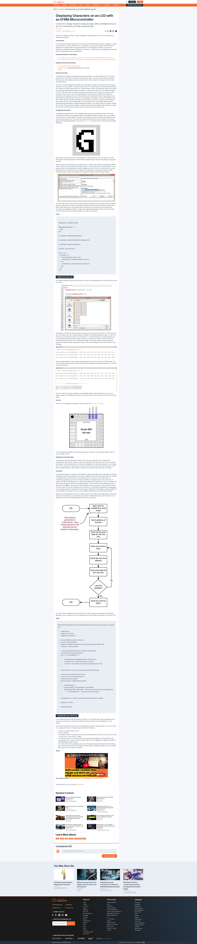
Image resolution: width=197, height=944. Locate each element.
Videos (87, 5)
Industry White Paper (130, 892)
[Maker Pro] (90, 938)
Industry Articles (106, 890)
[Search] (126, 2)
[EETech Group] (56, 938)
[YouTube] (66, 915)
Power (84, 926)
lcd (57, 838)
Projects (99, 801)
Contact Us (69, 908)
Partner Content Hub (135, 5)
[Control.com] (70, 938)
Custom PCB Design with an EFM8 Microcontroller (105, 798)
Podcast (116, 5)
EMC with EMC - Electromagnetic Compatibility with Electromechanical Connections (106, 826)
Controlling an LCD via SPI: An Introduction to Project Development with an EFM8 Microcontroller (87, 59)
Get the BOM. (80, 784)
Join (140, 1)
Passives (85, 922)
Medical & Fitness (111, 922)
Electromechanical (87, 913)
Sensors (85, 930)
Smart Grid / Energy (111, 928)
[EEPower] (81, 938)
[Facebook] (52, 915)
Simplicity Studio (63, 68)
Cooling (85, 907)
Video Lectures (138, 928)
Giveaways (106, 5)
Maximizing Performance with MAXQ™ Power (75, 807)
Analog (84, 904)
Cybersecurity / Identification (114, 911)
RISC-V (84, 928)
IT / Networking (110, 919)
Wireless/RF (86, 933)
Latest (84, 902)
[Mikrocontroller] (104, 938)
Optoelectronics (87, 920)
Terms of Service (130, 942)
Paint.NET (87, 121)
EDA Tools (85, 911)
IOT (108, 917)
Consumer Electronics (112, 909)
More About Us (57, 904)
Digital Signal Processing (113, 913)
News (79, 890)
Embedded (85, 915)
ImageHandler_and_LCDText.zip (67, 715)
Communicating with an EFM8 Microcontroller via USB (86, 778)
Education (73, 5)
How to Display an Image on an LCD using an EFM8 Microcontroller (105, 816)
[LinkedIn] (59, 915)
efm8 (62, 838)
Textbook (137, 926)
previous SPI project (97, 403)
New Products (138, 911)
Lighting (109, 920)
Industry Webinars (71, 801)
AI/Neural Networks (111, 902)
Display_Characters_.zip (65, 277)
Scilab (60, 70)
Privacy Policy (122, 942)
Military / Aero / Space (112, 924)
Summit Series (138, 919)
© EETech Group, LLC (57, 942)
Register (71, 923)
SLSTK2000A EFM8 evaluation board (69, 66)
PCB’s (84, 924)
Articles (56, 5)
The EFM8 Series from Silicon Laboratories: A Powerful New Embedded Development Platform (86, 57)
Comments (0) (64, 846)
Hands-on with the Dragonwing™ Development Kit (73, 798)
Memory (85, 919)
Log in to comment (109, 856)
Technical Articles (139, 924)
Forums (64, 5)
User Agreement (139, 942)
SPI (66, 838)
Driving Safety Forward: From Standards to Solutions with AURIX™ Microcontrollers (105, 808)
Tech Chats (137, 921)
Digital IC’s (85, 909)
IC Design (85, 917)
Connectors (86, 906)
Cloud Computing (111, 907)
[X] (56, 915)
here (86, 164)
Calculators (137, 902)
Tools (81, 5)
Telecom (109, 930)
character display (80, 838)
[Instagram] (63, 915)
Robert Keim (72, 31)
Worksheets (137, 930)
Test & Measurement (88, 931)
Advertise (69, 904)
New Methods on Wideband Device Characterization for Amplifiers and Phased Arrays (74, 826)
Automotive (109, 906)
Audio (108, 904)
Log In (132, 1)
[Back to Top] (144, 942)
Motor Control (110, 926)
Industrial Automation (112, 915)
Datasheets (96, 5)
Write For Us (57, 908)
